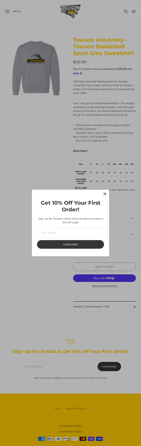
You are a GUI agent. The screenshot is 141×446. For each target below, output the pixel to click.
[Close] (105, 194)
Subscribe (70, 244)
